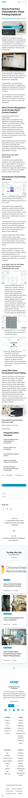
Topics (4, 493)
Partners (7, 733)
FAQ (7, 766)
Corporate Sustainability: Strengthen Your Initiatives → (13, 539)
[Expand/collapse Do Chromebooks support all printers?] (23, 454)
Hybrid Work (20, 766)
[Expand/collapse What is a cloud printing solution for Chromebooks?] (23, 460)
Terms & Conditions (17, 789)
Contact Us (7, 730)
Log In (17, 705)
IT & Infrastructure (19, 475)
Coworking (20, 755)
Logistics (20, 763)
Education (20, 758)
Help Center (7, 773)
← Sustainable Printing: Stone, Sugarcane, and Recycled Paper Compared (14, 523)
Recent (4, 485)
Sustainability (7, 728)
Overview (20, 720)
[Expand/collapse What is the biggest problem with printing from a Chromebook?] (23, 440)
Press (7, 725)
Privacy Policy (9, 791)
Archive (4, 496)
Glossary (7, 768)
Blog (7, 753)
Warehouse (20, 761)
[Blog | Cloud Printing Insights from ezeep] (14, 531)
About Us (7, 720)
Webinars (7, 755)
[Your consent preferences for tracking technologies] (2, 795)
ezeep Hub (20, 728)
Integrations (21, 725)
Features (20, 723)
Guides (7, 763)
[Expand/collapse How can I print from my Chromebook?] (23, 447)
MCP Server (21, 730)
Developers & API (20, 733)
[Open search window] (23, 2)
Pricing (20, 743)
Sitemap (20, 793)
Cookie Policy (18, 791)
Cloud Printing (9, 475)
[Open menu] (25, 2)
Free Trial (11, 705)
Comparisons (20, 740)
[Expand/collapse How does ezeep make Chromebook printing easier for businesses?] (23, 467)
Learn (7, 771)
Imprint (8, 789)
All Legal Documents (11, 793)
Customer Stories (7, 758)
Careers (7, 723)
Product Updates (7, 761)
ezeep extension (16, 330)
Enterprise (20, 753)
